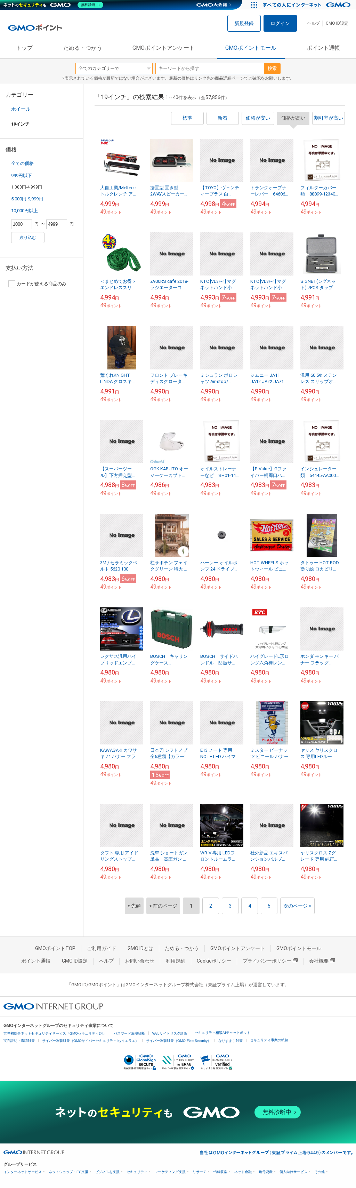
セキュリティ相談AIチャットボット (222, 1033)
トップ (24, 48)
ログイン (280, 23)
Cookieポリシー (214, 961)
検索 (272, 68)
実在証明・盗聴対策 (19, 1041)
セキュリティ (137, 1172)
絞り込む (27, 237)
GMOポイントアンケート (163, 48)
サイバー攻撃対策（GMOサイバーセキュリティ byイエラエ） (90, 1041)
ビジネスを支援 (107, 1172)
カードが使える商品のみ (41, 283)
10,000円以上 (24, 210)
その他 (319, 1172)
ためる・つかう (82, 48)
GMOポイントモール (250, 48)
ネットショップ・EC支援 (68, 1172)
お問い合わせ (139, 961)
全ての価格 (22, 163)
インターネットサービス (22, 1172)
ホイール (21, 109)
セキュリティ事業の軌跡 (269, 1040)
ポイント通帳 (323, 48)
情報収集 (220, 1172)
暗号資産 (266, 1172)
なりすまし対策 (230, 1041)
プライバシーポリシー (267, 961)
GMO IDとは (140, 948)
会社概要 (319, 961)
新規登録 (244, 23)
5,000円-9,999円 (27, 198)
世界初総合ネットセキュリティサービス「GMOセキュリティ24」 (54, 1033)
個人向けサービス (293, 1172)
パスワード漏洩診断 (129, 1033)
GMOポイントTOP (55, 948)
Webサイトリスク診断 (169, 1033)
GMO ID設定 (337, 23)
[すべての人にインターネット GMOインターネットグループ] (307, 5)
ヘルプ (313, 23)
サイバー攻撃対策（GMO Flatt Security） (178, 1041)
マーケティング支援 (170, 1172)
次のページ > (297, 906)
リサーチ (200, 1172)
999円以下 (21, 175)
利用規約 (175, 961)
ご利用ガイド (101, 948)
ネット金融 (243, 1172)
